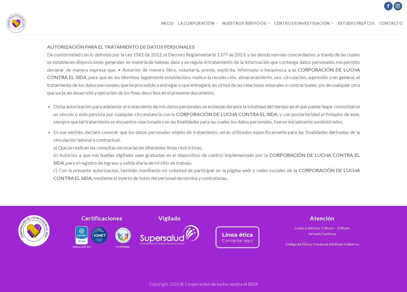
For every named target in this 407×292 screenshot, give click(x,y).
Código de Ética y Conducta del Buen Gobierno (322, 244)
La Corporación (196, 23)
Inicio (167, 23)
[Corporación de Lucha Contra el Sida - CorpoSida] (34, 23)
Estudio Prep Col (356, 23)
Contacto (391, 23)
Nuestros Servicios (244, 23)
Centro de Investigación (302, 23)
